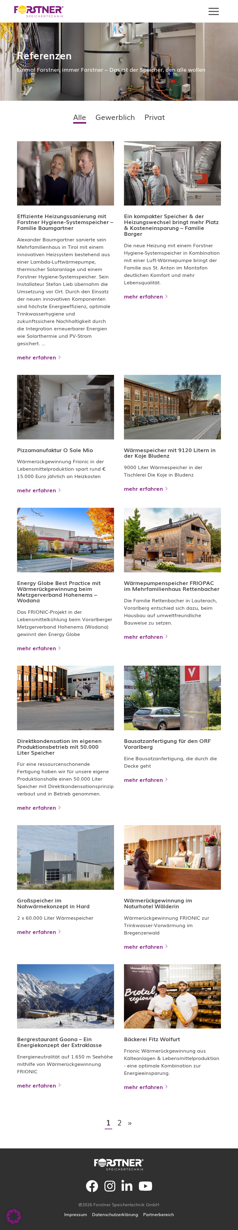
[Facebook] (92, 1190)
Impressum (75, 1214)
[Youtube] (145, 1190)
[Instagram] (109, 1190)
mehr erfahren (36, 357)
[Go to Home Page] (39, 11)
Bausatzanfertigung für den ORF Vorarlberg (167, 743)
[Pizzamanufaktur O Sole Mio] (65, 407)
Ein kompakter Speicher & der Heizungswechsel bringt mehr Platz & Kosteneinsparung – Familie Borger (171, 224)
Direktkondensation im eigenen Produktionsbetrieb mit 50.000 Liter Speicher (59, 746)
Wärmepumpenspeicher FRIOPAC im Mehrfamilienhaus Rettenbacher (171, 585)
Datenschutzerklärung (115, 1214)
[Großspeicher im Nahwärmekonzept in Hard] (65, 857)
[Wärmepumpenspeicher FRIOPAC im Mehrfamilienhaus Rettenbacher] (172, 540)
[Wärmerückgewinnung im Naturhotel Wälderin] (172, 857)
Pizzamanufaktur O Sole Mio (55, 450)
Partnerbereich (158, 1214)
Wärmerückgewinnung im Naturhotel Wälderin (158, 903)
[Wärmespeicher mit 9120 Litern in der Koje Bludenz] (172, 407)
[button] (13, 1216)
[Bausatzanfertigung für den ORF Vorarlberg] (172, 698)
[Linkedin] (126, 1190)
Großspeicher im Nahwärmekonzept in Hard (53, 903)
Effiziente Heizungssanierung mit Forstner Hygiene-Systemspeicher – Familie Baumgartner (65, 221)
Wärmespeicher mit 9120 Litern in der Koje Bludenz (170, 453)
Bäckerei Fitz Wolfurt (152, 1039)
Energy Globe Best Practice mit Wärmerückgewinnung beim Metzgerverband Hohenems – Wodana (59, 591)
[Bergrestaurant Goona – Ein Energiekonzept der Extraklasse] (65, 996)
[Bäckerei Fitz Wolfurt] (172, 996)
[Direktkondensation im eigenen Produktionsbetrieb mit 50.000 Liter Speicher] (65, 698)
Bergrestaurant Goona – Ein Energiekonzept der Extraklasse (59, 1042)
